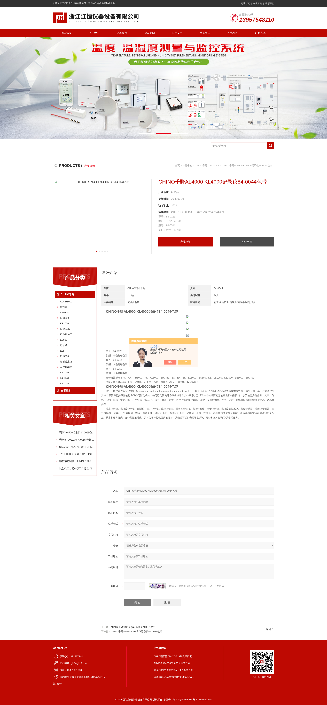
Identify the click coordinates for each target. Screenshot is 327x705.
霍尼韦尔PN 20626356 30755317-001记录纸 (175, 670)
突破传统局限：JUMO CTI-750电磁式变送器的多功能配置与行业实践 (77, 461)
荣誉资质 (205, 32)
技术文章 (177, 32)
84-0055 (64, 372)
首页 (177, 165)
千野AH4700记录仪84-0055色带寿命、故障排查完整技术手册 (77, 432)
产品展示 (122, 32)
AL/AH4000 (66, 367)
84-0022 (64, 383)
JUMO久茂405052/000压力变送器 (172, 663)
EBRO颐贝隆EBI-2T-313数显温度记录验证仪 (175, 656)
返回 (268, 629)
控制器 (63, 307)
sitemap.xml (205, 699)
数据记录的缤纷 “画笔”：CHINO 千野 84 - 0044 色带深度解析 (77, 446)
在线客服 (247, 241)
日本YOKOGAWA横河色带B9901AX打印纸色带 (175, 676)
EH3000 (64, 356)
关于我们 (94, 32)
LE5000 (64, 312)
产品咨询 (185, 241)
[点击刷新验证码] (157, 586)
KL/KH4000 (66, 334)
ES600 (63, 339)
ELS (62, 350)
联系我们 (269, 3)
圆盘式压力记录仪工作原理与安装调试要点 (77, 468)
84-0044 (214, 165)
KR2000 (64, 323)
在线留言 (257, 3)
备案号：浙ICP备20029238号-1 (180, 699)
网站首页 (245, 3)
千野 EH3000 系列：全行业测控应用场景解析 (77, 454)
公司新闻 (150, 32)
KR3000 (64, 318)
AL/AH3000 (66, 301)
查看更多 (66, 390)
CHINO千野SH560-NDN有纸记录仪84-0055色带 (136, 631)
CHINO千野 (201, 165)
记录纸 (63, 345)
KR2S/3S (65, 329)
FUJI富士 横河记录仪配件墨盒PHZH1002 (133, 627)
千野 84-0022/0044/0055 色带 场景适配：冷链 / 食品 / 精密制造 (77, 439)
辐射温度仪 (66, 361)
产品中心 (187, 165)
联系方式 (260, 32)
